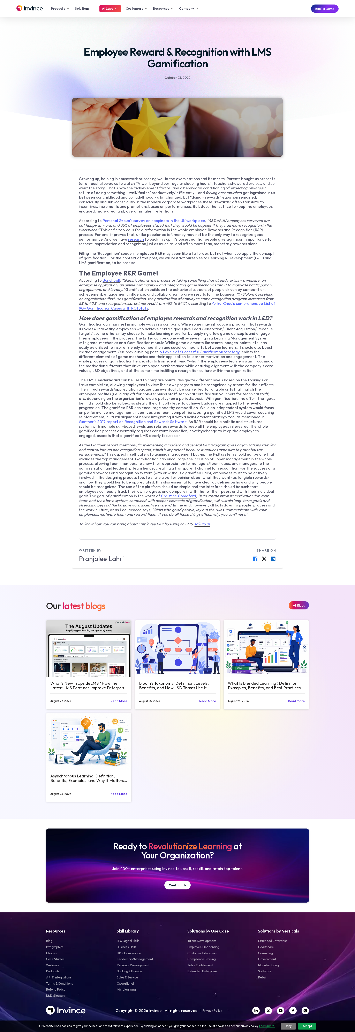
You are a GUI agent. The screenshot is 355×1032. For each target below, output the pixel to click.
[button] (60, 8)
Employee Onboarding (203, 947)
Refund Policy (55, 989)
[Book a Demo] (325, 9)
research (136, 239)
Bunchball (111, 280)
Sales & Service (127, 977)
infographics (54, 947)
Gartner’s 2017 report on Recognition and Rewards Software (133, 421)
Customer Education (202, 953)
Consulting (265, 953)
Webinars (53, 965)
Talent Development (201, 941)
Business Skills (126, 947)
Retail (262, 977)
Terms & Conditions (59, 983)
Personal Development (133, 965)
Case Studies (55, 959)
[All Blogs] (299, 605)
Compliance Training (201, 959)
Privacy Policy (212, 1011)
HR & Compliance (129, 953)
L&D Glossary (56, 995)
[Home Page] (29, 8)
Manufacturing (268, 965)
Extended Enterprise (202, 971)
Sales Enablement (200, 965)
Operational (125, 983)
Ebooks (51, 953)
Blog (49, 941)
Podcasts (52, 971)
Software (264, 971)
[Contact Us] (177, 885)
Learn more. (267, 1026)
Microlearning (126, 989)
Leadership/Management (135, 959)
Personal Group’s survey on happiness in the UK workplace (154, 220)
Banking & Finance (129, 971)
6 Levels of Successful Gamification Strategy (200, 351)
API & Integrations (58, 977)
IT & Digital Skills (128, 941)
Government (267, 959)
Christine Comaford (178, 495)
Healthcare (266, 947)
